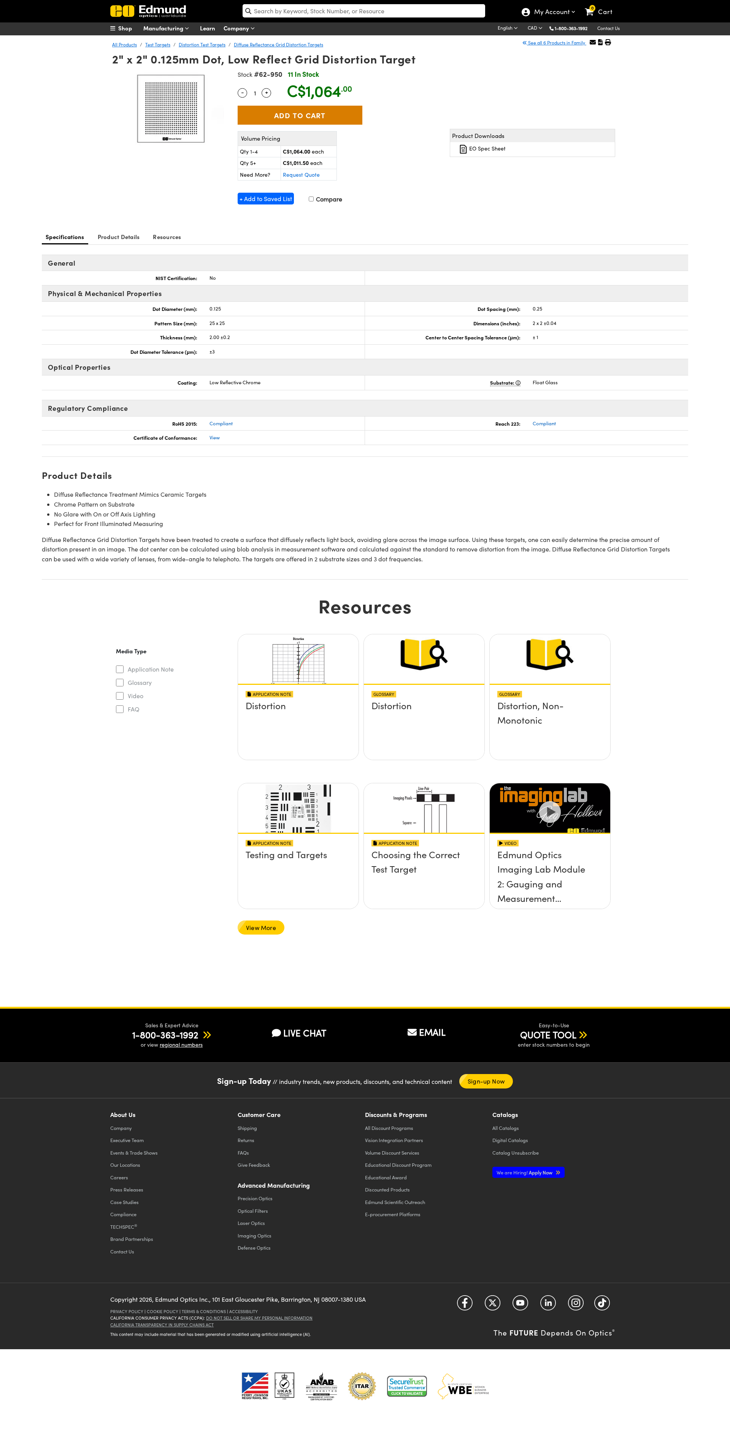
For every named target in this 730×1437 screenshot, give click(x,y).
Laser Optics (251, 1223)
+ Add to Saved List (266, 199)
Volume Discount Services (392, 1152)
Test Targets (157, 44)
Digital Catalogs (510, 1140)
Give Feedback (254, 1164)
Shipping (247, 1128)
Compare (328, 199)
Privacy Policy (126, 1311)
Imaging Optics (254, 1235)
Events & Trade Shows (134, 1152)
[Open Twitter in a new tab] (492, 1306)
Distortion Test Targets (202, 44)
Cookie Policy (162, 1311)
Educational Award (386, 1177)
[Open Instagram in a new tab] (576, 1306)
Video (135, 696)
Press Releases (126, 1189)
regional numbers (181, 1044)
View (214, 437)
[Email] (592, 42)
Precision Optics (255, 1198)
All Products (124, 44)
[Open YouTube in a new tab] (520, 1306)
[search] (364, 10)
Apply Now (525, 1172)
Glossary (140, 682)
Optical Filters (253, 1210)
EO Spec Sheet (487, 148)
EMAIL (432, 1032)
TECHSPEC (123, 1226)
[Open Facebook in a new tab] (465, 1306)
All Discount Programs (389, 1128)
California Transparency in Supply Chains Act (162, 1325)
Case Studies (124, 1202)
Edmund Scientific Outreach (395, 1202)
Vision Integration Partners (394, 1140)
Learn (207, 28)
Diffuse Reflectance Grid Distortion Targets (278, 44)
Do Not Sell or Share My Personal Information (259, 1318)
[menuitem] (129, 28)
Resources (167, 237)
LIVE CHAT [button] (304, 1032)
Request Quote (301, 174)
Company (237, 28)
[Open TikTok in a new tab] (602, 1306)
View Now (298, 727)
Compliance (123, 1214)
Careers (119, 1177)
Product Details (119, 237)
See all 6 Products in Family (556, 43)
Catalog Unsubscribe (515, 1152)
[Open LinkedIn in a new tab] (548, 1306)
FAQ (134, 709)
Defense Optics (254, 1247)
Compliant (221, 423)
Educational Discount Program (398, 1164)
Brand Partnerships (131, 1239)
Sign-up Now (486, 1081)
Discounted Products (387, 1189)
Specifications (65, 237)
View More (261, 928)
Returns (246, 1140)
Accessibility (243, 1311)
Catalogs (505, 1128)
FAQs (243, 1152)
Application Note (151, 669)
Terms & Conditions (204, 1311)
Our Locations (125, 1164)
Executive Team (127, 1140)
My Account (551, 12)
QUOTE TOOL (548, 1034)
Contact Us (608, 28)
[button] (574, 28)
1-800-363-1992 (571, 28)
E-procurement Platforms (393, 1214)
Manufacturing (164, 28)
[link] (602, 6)
